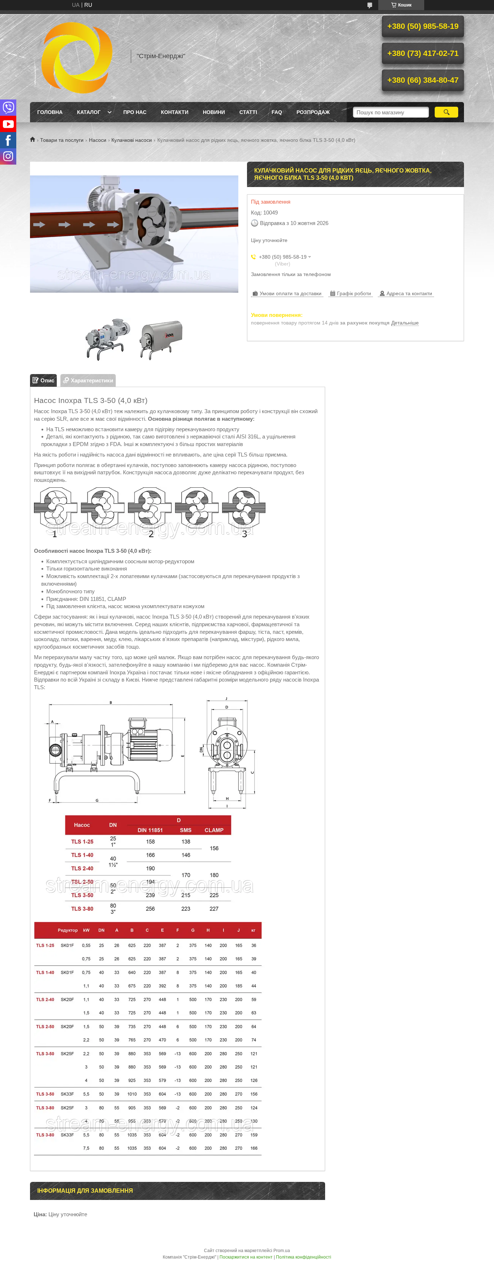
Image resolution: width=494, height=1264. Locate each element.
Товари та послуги (62, 140)
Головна (50, 112)
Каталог (89, 112)
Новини (214, 112)
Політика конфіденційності (303, 1257)
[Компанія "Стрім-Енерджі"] (77, 56)
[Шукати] (446, 112)
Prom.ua (281, 1250)
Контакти (174, 112)
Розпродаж (313, 112)
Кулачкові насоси (131, 140)
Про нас (134, 112)
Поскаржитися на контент (246, 1257)
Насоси (97, 140)
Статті (248, 112)
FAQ (277, 112)
